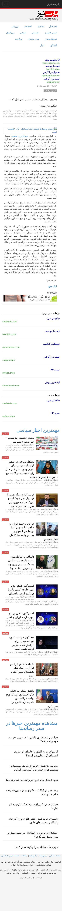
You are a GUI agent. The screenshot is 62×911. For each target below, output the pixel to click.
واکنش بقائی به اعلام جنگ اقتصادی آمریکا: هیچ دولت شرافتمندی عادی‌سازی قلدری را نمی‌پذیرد (32, 698)
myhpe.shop (8, 372)
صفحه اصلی (55, 855)
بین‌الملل (10, 32)
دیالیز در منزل (53, 318)
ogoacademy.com (51, 75)
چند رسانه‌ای (33, 39)
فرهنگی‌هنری (51, 39)
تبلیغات (24, 855)
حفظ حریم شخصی (10, 855)
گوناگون (53, 45)
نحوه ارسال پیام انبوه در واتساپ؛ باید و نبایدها (32, 779)
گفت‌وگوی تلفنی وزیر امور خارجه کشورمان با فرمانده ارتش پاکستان (21, 589)
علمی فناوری (51, 32)
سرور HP (55, 369)
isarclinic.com (53, 69)
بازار (42, 45)
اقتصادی (28, 26)
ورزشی (15, 26)
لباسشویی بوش (52, 59)
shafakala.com (9, 321)
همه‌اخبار (53, 26)
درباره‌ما (43, 855)
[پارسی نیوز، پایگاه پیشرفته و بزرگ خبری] (43, 15)
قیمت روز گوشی (52, 78)
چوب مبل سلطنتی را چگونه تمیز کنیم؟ (36, 847)
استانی (23, 32)
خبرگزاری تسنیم (20, 136)
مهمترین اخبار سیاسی (38, 430)
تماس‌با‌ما (33, 855)
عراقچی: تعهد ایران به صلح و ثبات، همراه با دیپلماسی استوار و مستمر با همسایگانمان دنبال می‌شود (33, 531)
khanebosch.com (51, 63)
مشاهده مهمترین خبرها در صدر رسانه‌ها (32, 725)
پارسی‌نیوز (53, 4)
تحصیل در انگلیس (51, 72)
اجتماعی (35, 32)
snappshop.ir (53, 82)
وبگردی (18, 39)
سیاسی (40, 26)
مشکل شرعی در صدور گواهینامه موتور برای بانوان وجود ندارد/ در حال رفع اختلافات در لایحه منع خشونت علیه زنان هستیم (32, 469)
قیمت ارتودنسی (52, 66)
